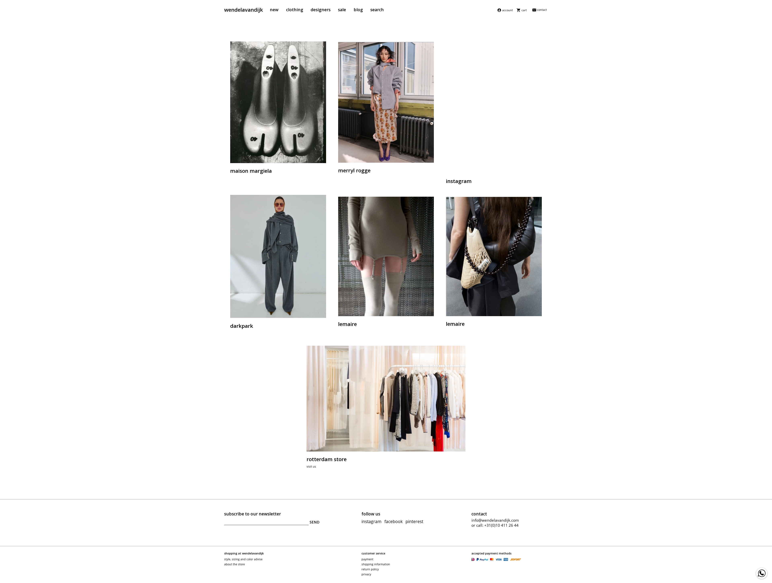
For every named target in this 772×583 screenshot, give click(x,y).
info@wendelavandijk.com (495, 520)
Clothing (294, 9)
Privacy (366, 574)
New (274, 9)
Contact (542, 10)
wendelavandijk (243, 9)
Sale (342, 9)
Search (377, 9)
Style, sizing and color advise (243, 559)
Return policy (370, 569)
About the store (234, 564)
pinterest (414, 521)
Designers (321, 9)
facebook (393, 521)
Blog (358, 9)
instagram (371, 521)
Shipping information (375, 564)
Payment (367, 559)
